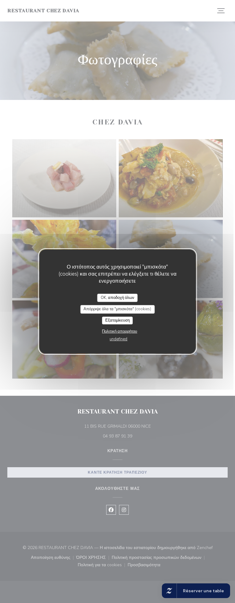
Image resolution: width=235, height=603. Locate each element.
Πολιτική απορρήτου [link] (119, 331)
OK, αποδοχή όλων (117, 297)
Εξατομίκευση (117, 320)
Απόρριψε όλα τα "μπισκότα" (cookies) (117, 309)
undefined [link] (118, 339)
